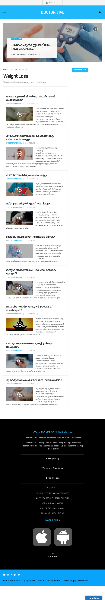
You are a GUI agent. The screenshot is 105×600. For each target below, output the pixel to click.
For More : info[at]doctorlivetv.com (75, 581)
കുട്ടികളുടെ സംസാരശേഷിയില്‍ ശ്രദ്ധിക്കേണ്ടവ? (34, 380)
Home (5, 69)
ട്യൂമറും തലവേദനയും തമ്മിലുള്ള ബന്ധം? (30, 236)
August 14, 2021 (30, 240)
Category (13, 69)
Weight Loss (16, 39)
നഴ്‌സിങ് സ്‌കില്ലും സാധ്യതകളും (26, 175)
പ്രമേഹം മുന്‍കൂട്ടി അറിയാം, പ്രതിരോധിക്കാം (30, 47)
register (53, 3)
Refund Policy (52, 478)
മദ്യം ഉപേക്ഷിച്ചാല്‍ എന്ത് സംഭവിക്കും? (28, 203)
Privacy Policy (52, 458)
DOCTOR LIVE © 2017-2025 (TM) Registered (20, 581)
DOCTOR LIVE (52, 12)
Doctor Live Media (20, 54)
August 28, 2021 (34, 54)
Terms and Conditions (52, 468)
